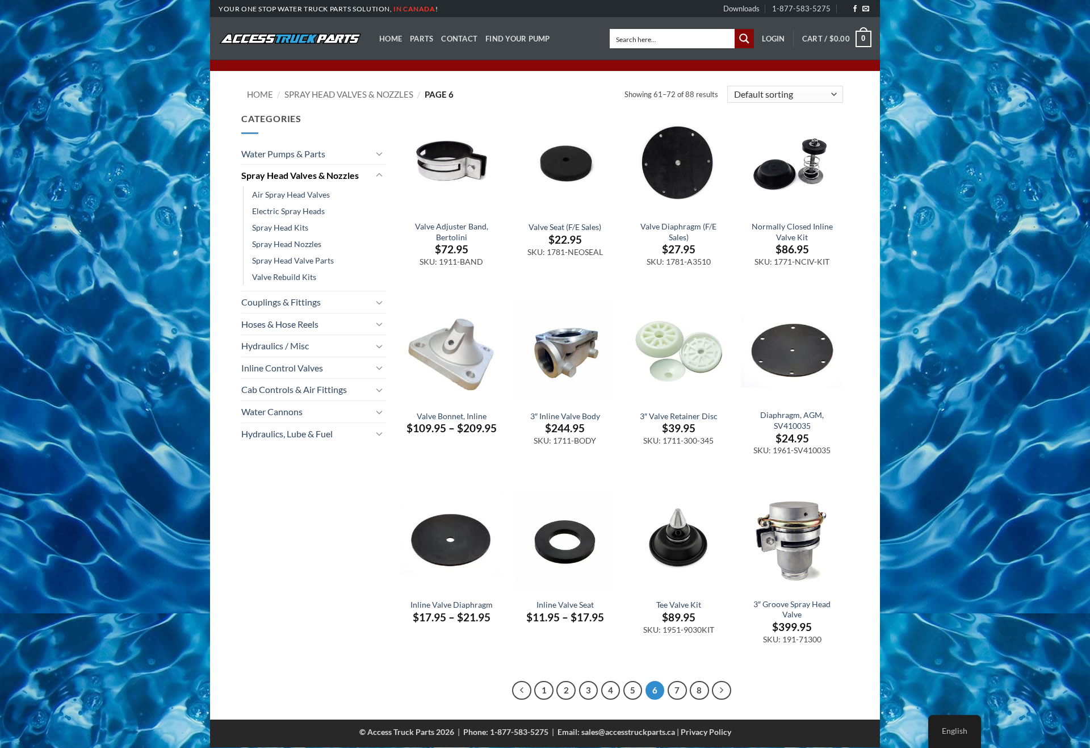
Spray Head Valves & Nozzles (348, 94)
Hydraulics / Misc (275, 345)
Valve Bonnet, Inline (452, 416)
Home (390, 38)
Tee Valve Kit (678, 604)
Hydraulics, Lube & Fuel (287, 433)
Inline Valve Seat (565, 604)
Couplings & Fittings (281, 301)
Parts (421, 38)
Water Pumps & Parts (283, 153)
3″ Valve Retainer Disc (679, 416)
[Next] (721, 690)
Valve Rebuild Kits (284, 277)
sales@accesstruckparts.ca (628, 732)
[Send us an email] (865, 9)
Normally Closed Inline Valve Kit (792, 232)
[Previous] (521, 690)
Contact (459, 38)
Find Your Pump (517, 38)
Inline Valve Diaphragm (451, 604)
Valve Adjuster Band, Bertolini (451, 232)
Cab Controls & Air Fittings (294, 389)
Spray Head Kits (280, 227)
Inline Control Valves (282, 367)
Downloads (741, 8)
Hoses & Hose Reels (279, 324)
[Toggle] (379, 153)
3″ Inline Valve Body (565, 416)
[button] (773, 38)
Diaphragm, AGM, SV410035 (792, 420)
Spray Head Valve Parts (293, 260)
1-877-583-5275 (801, 8)
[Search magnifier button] (744, 38)
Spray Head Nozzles (286, 244)
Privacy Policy (706, 732)
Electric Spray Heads (288, 211)
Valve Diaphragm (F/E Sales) (678, 232)
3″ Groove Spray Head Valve (792, 609)
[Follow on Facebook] (855, 9)
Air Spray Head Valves (291, 194)
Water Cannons (272, 411)
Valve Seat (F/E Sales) (565, 227)
